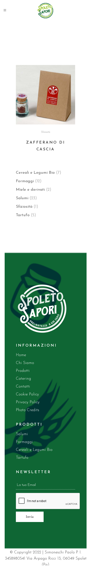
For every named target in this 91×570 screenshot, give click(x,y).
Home (21, 355)
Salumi (22, 434)
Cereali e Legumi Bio (34, 450)
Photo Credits (27, 410)
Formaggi (24, 442)
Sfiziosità (45, 132)
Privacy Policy (28, 402)
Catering (23, 379)
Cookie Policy (27, 394)
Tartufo (22, 458)
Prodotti (23, 371)
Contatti (23, 387)
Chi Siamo (25, 363)
